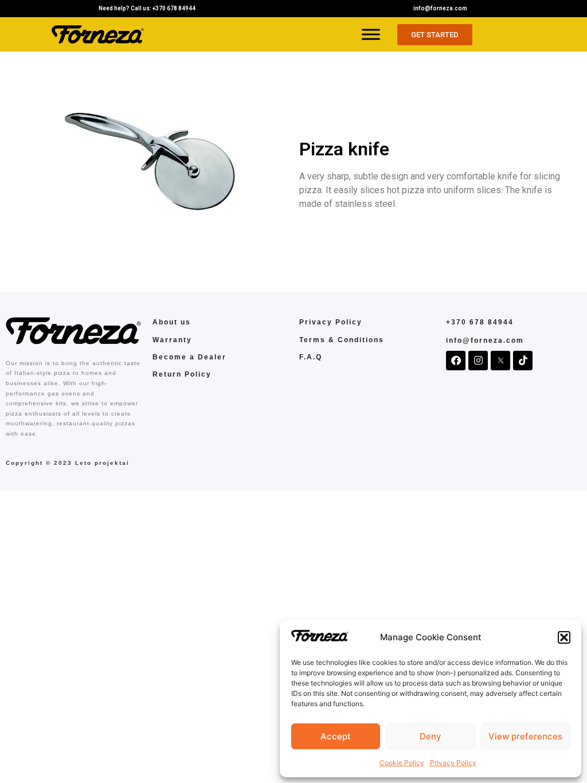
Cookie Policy (401, 762)
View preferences (525, 736)
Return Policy (182, 374)
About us (171, 322)
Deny (430, 736)
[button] (564, 637)
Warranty (172, 340)
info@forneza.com (440, 8)
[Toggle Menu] (371, 34)
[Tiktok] (523, 360)
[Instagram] (478, 360)
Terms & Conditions (341, 340)
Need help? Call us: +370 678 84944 (147, 8)
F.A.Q (310, 357)
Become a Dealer (189, 357)
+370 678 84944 (480, 322)
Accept (335, 736)
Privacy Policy (453, 762)
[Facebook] (455, 360)
